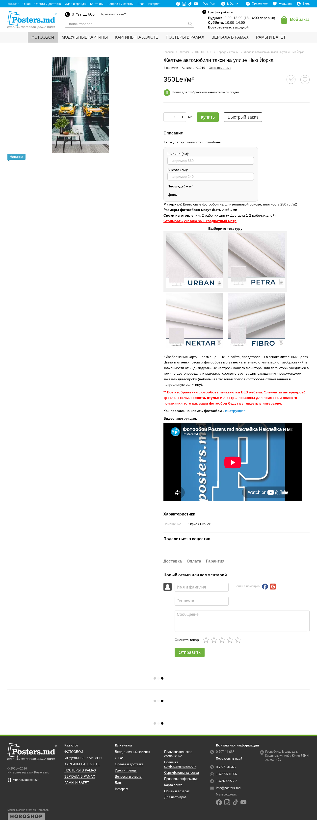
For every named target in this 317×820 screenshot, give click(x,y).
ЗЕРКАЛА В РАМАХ (230, 37)
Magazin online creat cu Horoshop (28, 809)
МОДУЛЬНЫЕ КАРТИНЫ (85, 37)
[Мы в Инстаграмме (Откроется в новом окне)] (184, 4)
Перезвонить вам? (113, 14)
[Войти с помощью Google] (273, 586)
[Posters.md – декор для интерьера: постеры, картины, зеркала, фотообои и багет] (32, 751)
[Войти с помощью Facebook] (265, 586)
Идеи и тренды (75, 4)
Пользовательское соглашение (178, 754)
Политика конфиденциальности (180, 764)
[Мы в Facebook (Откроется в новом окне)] (178, 4)
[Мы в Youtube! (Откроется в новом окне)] (196, 4)
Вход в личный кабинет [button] (132, 752)
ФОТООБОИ (42, 37)
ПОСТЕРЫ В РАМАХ (185, 37)
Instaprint (154, 4)
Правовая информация (181, 779)
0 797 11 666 (83, 14)
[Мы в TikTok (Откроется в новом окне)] (190, 4)
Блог (140, 4)
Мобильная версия (25, 780)
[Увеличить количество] (182, 117)
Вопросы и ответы (120, 4)
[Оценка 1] (207, 640)
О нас (26, 4)
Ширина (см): (178, 154)
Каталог (13, 4)
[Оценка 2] (215, 640)
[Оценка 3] (223, 640)
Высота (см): (177, 170)
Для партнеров (175, 797)
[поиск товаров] (190, 24)
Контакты (97, 4)
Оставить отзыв (220, 68)
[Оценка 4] (231, 640)
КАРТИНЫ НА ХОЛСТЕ (136, 37)
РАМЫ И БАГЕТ (271, 37)
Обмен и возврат (176, 791)
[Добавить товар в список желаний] (305, 79)
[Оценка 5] (239, 640)
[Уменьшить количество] (167, 117)
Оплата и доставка (47, 4)
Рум (212, 3)
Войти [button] (176, 92)
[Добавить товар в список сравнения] (291, 79)
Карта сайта (173, 785)
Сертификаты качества (181, 772)
